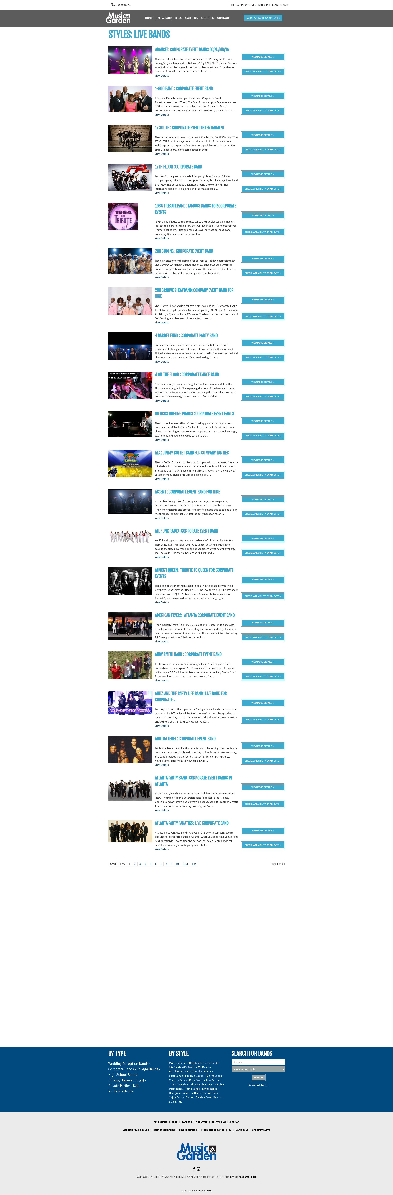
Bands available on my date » (263, 18)
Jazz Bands (211, 1063)
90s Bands (204, 1067)
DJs (135, 1085)
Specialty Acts (261, 1129)
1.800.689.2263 (123, 4)
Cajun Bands (176, 1097)
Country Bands (178, 1080)
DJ (230, 1129)
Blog (175, 1121)
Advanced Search (258, 1085)
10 (177, 864)
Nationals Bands (120, 1091)
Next (185, 864)
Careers (187, 1121)
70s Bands (175, 1067)
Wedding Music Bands (136, 1129)
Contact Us (219, 1121)
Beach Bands (177, 1071)
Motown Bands (178, 1063)
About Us (201, 1121)
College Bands (147, 1069)
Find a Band (160, 1121)
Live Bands (175, 1101)
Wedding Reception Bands (128, 1063)
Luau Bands (176, 1076)
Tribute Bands (177, 1084)
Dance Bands (214, 1084)
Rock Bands (196, 1080)
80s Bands (189, 1067)
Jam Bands (212, 1080)
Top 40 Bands (214, 1076)
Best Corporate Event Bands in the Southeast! (259, 4)
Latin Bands (211, 1093)
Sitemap (234, 1121)
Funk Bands (193, 1088)
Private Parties (119, 1085)
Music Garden (205, 1190)
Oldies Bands (196, 1084)
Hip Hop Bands (194, 1076)
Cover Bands (213, 1097)
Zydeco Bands (194, 1097)
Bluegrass (175, 1093)
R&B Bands (195, 1063)
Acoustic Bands (192, 1093)
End (194, 864)
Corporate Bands (121, 1069)
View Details (162, 75)
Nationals (241, 1129)
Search (258, 1077)
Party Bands (176, 1088)
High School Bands (212, 1129)
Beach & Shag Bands (199, 1071)
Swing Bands (210, 1088)
